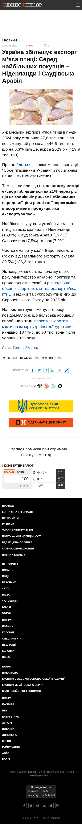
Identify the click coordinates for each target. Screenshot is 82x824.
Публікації (9, 644)
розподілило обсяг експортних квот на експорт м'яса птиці (39, 288)
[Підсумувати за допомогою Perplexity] (53, 385)
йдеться (23, 164)
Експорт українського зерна (23, 684)
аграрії (7, 722)
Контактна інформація (18, 512)
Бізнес (7, 620)
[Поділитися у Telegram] (46, 370)
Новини (10, 40)
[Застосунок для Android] (44, 805)
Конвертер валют (19, 465)
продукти (30, 357)
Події (5, 576)
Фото (5, 588)
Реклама (8, 524)
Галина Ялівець (25, 347)
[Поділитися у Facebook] (32, 370)
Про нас (8, 505)
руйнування (11, 747)
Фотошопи (10, 600)
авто (5, 753)
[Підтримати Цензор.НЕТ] (41, 422)
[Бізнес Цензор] (22, 5)
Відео (6, 594)
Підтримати (10, 518)
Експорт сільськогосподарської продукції (33, 678)
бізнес (7, 698)
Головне (8, 632)
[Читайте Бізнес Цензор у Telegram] (37, 805)
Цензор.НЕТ (10, 564)
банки (6, 666)
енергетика (10, 716)
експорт (52, 357)
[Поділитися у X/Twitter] (39, 370)
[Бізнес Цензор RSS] (57, 805)
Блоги (6, 606)
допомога (9, 735)
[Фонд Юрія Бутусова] (41, 406)
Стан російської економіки (21, 691)
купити (21, 472)
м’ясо (11, 357)
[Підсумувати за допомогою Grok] (59, 385)
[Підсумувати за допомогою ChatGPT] (39, 385)
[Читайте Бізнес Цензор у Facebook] (24, 805)
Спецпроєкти (12, 638)
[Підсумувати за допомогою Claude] (46, 385)
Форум (6, 613)
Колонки (8, 650)
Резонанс (9, 582)
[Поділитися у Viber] (59, 370)
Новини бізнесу (13, 554)
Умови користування (17, 530)
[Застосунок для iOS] (51, 805)
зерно (6, 741)
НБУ (4, 710)
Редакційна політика (17, 542)
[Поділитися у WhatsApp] (52, 370)
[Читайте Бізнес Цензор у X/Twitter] (30, 805)
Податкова (10, 672)
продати (9, 472)
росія (6, 759)
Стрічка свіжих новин (18, 548)
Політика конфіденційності (21, 536)
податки (8, 728)
